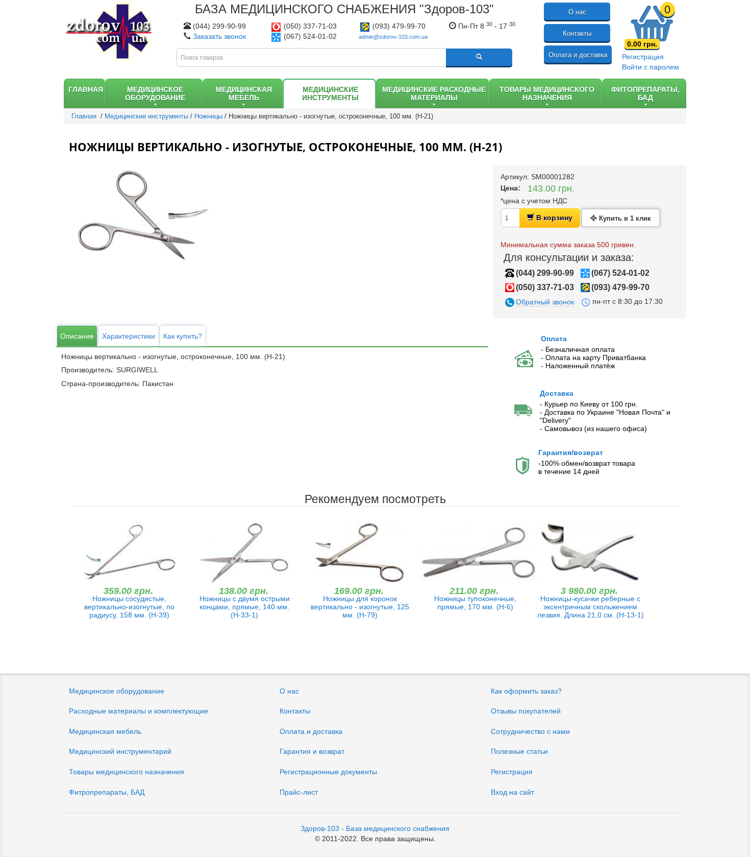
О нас (577, 12)
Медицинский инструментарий (120, 751)
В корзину (553, 217)
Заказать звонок (219, 36)
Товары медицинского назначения (126, 772)
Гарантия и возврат (312, 751)
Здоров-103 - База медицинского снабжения (375, 828)
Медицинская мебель (105, 731)
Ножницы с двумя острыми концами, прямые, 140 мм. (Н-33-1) (244, 606)
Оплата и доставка (577, 55)
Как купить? (182, 336)
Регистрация (643, 57)
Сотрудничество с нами (530, 731)
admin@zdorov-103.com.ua (393, 37)
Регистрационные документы (328, 772)
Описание (77, 336)
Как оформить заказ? (526, 691)
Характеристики (128, 336)
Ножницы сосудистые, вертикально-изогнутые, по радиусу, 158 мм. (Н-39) (129, 606)
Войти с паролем (650, 67)
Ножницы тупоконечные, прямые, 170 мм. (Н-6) (475, 602)
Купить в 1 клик (624, 218)
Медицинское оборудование (116, 691)
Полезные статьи (519, 751)
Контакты (577, 33)
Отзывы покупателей (526, 711)
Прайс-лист (299, 792)
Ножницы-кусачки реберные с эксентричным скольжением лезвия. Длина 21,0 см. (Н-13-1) (590, 606)
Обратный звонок (545, 302)
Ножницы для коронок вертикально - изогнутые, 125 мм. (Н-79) (360, 606)
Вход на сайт (512, 792)
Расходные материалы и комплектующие (138, 711)
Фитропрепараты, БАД (106, 792)
